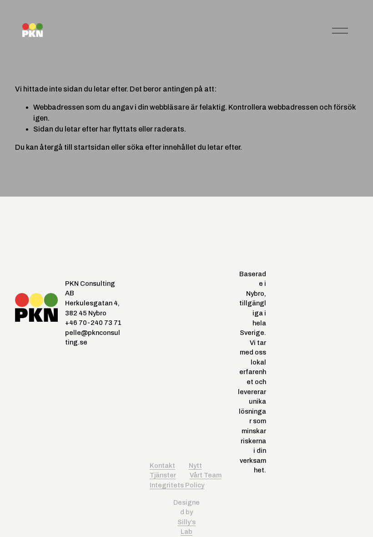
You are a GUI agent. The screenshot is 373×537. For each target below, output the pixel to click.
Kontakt (162, 465)
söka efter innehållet (161, 147)
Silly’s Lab (186, 527)
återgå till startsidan (75, 147)
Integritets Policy (177, 485)
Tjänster (163, 475)
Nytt (195, 465)
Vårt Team (206, 475)
